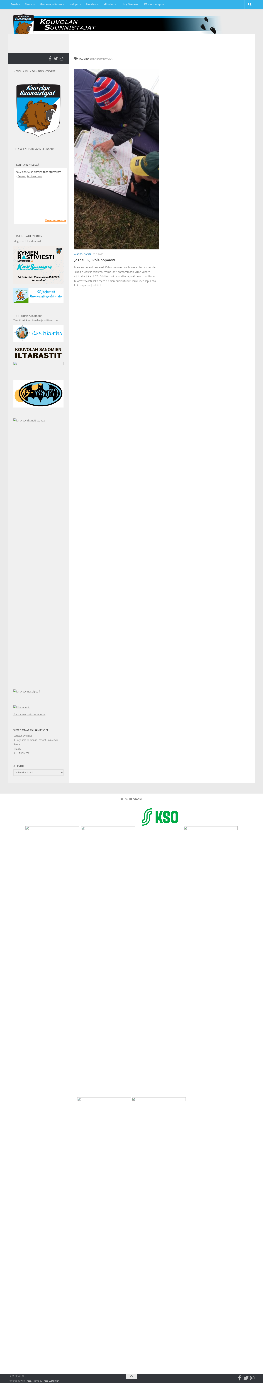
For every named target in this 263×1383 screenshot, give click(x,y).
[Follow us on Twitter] (55, 58)
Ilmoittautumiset (34, 176)
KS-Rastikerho (21, 753)
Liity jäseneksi (130, 4)
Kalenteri (22, 176)
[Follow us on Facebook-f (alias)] (50, 58)
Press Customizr (51, 1380)
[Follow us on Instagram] (61, 58)
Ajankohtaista (82, 254)
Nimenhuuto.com (55, 220)
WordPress (25, 1380)
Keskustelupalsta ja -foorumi (29, 714)
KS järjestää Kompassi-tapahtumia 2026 (35, 740)
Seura (28, 4)
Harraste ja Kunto (51, 4)
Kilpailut (109, 4)
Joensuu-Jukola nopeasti (94, 260)
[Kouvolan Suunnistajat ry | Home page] (120, 26)
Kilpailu (17, 748)
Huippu (74, 4)
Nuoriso (91, 4)
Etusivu (15, 4)
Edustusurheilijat (22, 735)
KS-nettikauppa (154, 4)
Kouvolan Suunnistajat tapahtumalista (38, 172)
